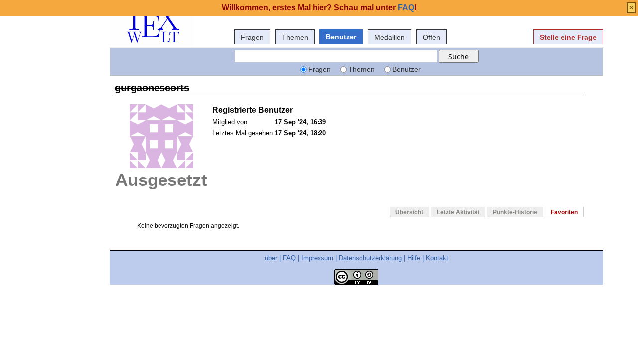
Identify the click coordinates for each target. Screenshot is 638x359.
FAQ (289, 258)
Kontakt (437, 258)
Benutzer (341, 37)
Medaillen (389, 37)
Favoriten (564, 212)
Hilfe (413, 258)
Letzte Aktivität (458, 212)
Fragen (252, 37)
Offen (431, 37)
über (271, 258)
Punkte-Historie (515, 212)
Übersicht (409, 212)
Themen (295, 37)
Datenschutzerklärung (370, 258)
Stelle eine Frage (568, 37)
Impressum (317, 258)
